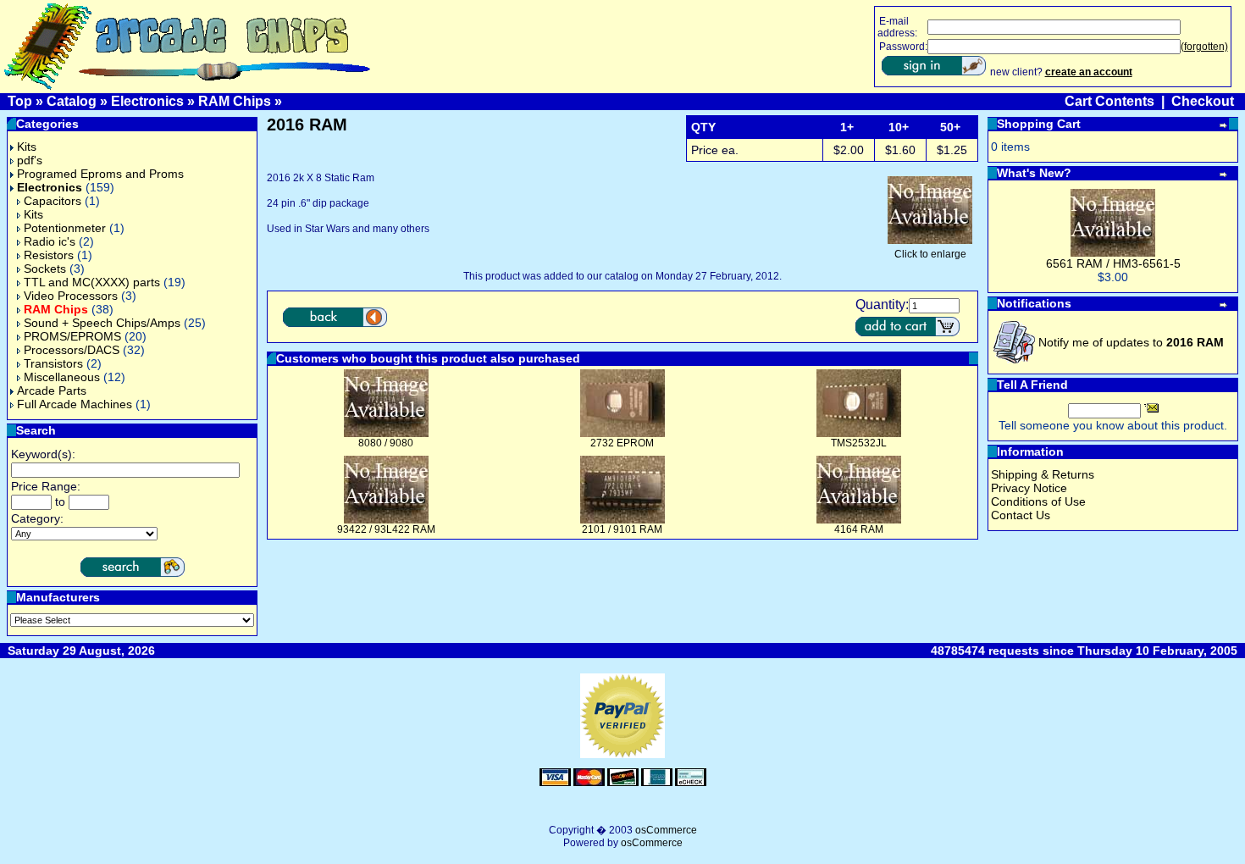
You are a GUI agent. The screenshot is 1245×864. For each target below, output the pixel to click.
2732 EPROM (622, 443)
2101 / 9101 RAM (622, 529)
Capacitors (52, 201)
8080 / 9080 (385, 443)
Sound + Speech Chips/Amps (102, 323)
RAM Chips (234, 101)
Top (20, 101)
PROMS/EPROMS (72, 336)
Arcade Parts (51, 390)
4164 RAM (858, 529)
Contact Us (1020, 515)
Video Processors (71, 295)
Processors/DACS (71, 350)
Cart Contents (1109, 101)
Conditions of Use (1038, 501)
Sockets (45, 268)
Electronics (147, 101)
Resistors (49, 255)
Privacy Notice (1029, 488)
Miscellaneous (62, 377)
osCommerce (666, 830)
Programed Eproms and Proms (100, 173)
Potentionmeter (65, 228)
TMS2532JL (859, 443)
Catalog (72, 101)
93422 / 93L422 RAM (386, 529)
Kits (26, 146)
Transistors (53, 363)
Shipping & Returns (1042, 474)
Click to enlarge (930, 254)
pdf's (29, 160)
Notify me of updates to (1131, 342)
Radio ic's (49, 241)
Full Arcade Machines (74, 404)
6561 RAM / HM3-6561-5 (1113, 263)
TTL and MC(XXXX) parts (92, 282)
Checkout (1202, 101)
